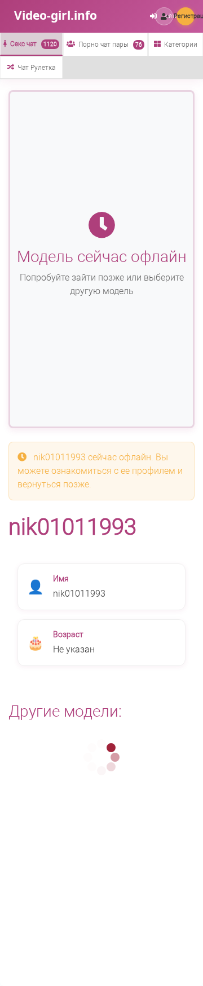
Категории (180, 44)
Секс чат (33, 44)
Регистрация (185, 16)
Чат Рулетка (36, 68)
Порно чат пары (110, 44)
